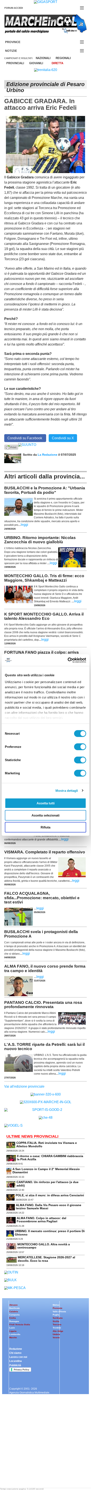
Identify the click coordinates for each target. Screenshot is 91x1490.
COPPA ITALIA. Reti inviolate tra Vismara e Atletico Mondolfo (46, 1144)
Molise (56, 1305)
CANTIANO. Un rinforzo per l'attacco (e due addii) (48, 1183)
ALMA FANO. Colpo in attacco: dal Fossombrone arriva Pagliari (41, 1219)
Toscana (57, 1324)
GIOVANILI (36, 63)
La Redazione (48, 454)
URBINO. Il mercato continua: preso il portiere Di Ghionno (50, 1232)
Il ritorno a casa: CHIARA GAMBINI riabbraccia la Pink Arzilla (50, 1157)
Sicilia (56, 1321)
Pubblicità (15, 1365)
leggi (24, 524)
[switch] (80, 746)
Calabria (13, 1311)
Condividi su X (63, 438)
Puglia (56, 1315)
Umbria (56, 1334)
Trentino (57, 1328)
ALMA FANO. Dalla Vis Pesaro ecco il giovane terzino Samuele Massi (48, 1206)
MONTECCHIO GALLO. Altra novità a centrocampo (43, 1246)
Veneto (56, 1337)
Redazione (15, 1348)
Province (17, 42)
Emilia (12, 1318)
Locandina (15, 1361)
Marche (13, 1337)
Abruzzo (13, 1305)
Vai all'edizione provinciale (24, 1086)
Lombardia (14, 1334)
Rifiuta (45, 827)
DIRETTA (57, 63)
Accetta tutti (46, 803)
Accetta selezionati (45, 815)
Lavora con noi (18, 1357)
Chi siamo (15, 1352)
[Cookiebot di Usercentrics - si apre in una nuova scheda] (67, 660)
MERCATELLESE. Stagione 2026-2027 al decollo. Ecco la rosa (46, 1259)
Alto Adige (58, 1331)
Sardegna (58, 1318)
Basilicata (14, 1308)
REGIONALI (63, 58)
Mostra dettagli (66, 790)
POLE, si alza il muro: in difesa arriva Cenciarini (50, 1195)
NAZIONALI (43, 58)
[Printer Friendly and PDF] (11, 447)
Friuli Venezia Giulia (19, 1324)
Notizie (16, 50)
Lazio (12, 1328)
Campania (14, 1315)
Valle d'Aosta (59, 1311)
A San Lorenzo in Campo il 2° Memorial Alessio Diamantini (46, 1170)
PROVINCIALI (15, 63)
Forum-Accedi (19, 8)
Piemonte (57, 1308)
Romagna (14, 1321)
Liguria (13, 1331)
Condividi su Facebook (25, 438)
